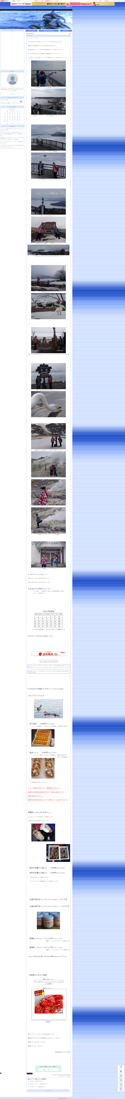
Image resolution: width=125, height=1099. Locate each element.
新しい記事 (121, 1082)
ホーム (121, 1068)
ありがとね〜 (10, 141)
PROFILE (10, 8)
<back (7, 123)
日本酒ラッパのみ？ (34, 1083)
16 (4, 118)
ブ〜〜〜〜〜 (29, 35)
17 (7, 118)
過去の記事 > (66, 30)
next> (18, 123)
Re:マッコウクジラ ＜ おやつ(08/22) (12, 145)
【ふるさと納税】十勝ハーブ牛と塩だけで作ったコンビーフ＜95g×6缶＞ (49, 981)
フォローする (121, 1073)
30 (4, 121)
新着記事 (121, 1086)
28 (17, 119)
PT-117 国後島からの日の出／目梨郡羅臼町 (48, 661)
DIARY (5, 8)
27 (14, 119)
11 (9, 116)
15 (19, 116)
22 (19, 118)
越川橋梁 (32, 1081)
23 (4, 119)
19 (12, 118)
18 (9, 118)
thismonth (12, 123)
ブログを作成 (117, 1)
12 (12, 116)
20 (14, 118)
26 (12, 119)
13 (14, 116)
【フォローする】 (62, 8)
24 (7, 119)
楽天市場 (122, 1)
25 (9, 119)
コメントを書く (67, 1076)
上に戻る (121, 1090)
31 (7, 121)
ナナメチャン (3, 128)
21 (17, 118)
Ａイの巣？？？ (33, 1086)
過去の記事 (121, 1077)
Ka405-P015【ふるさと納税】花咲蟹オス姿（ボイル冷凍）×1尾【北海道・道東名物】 (49, 1019)
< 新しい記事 (31, 30)
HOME (1, 8)
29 (19, 119)
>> (107, 1)
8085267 (68, 6)
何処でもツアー (45, 589)
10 (7, 116)
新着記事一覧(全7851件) (49, 30)
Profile (12, 71)
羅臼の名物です (10, 128)
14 (17, 116)
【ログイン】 (69, 8)
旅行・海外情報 (17, 1)
